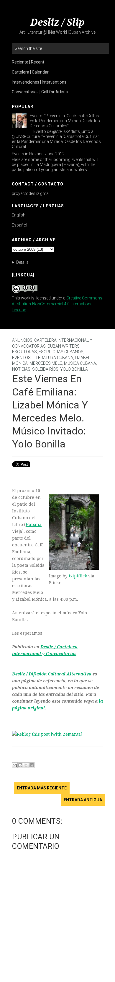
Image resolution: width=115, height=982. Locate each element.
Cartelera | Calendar (30, 72)
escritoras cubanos (61, 351)
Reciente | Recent (28, 62)
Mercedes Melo (45, 363)
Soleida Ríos (45, 369)
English (18, 215)
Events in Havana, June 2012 (38, 154)
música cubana (80, 363)
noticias (21, 369)
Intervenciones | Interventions (39, 82)
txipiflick (78, 576)
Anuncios (22, 340)
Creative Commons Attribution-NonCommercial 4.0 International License (57, 304)
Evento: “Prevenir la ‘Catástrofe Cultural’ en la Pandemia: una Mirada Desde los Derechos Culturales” (66, 120)
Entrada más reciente (42, 788)
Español (19, 225)
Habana (34, 524)
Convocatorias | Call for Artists (40, 91)
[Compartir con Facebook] (31, 765)
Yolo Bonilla (74, 369)
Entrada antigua (83, 799)
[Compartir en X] (26, 765)
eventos (21, 357)
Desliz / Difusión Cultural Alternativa (51, 674)
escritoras (24, 351)
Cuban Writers (63, 346)
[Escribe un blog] (20, 765)
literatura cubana (52, 357)
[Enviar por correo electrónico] (15, 765)
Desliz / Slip (57, 22)
